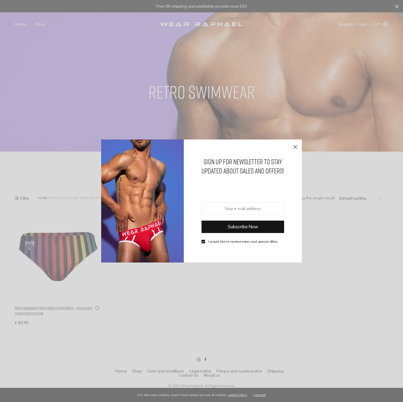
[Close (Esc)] (295, 146)
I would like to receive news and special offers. (243, 241)
